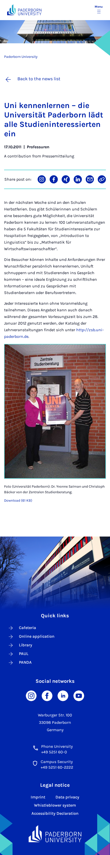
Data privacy (67, 797)
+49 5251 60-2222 (57, 767)
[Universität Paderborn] (55, 833)
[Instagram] (31, 695)
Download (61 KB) (18, 500)
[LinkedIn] (63, 695)
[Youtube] (78, 695)
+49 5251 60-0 (54, 752)
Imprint (38, 797)
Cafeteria (27, 627)
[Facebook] (47, 695)
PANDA (25, 662)
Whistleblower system (55, 805)
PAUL (23, 653)
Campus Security (57, 761)
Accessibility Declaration (55, 813)
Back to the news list (38, 79)
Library (25, 645)
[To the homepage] (24, 10)
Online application (36, 636)
